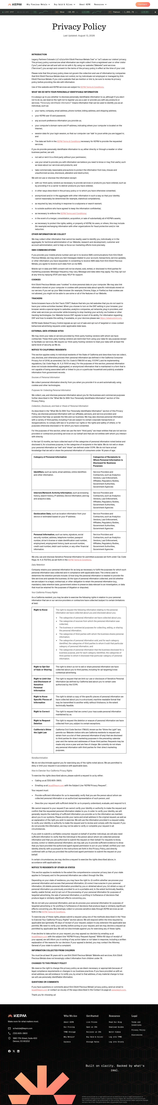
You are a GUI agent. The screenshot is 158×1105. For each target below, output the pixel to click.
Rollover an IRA (93, 1032)
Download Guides (116, 1027)
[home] (15, 4)
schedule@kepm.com (22, 1028)
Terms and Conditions (136, 1023)
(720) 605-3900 (20, 1033)
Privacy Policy (138, 1030)
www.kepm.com (118, 990)
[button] (38, 4)
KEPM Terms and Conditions (73, 213)
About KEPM (69, 1022)
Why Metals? (69, 1037)
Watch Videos (115, 1032)
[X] (13, 1051)
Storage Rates (92, 1042)
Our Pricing (69, 1027)
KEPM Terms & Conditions (92, 87)
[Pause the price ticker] (155, 12)
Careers (67, 1042)
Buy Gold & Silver (94, 1037)
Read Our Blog (115, 1022)
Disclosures (136, 1035)
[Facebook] (9, 1051)
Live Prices (91, 1022)
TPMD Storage (70, 1032)
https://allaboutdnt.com (111, 318)
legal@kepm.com (56, 785)
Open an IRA (91, 1027)
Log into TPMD (115, 1037)
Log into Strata (116, 1042)
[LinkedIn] (18, 1051)
